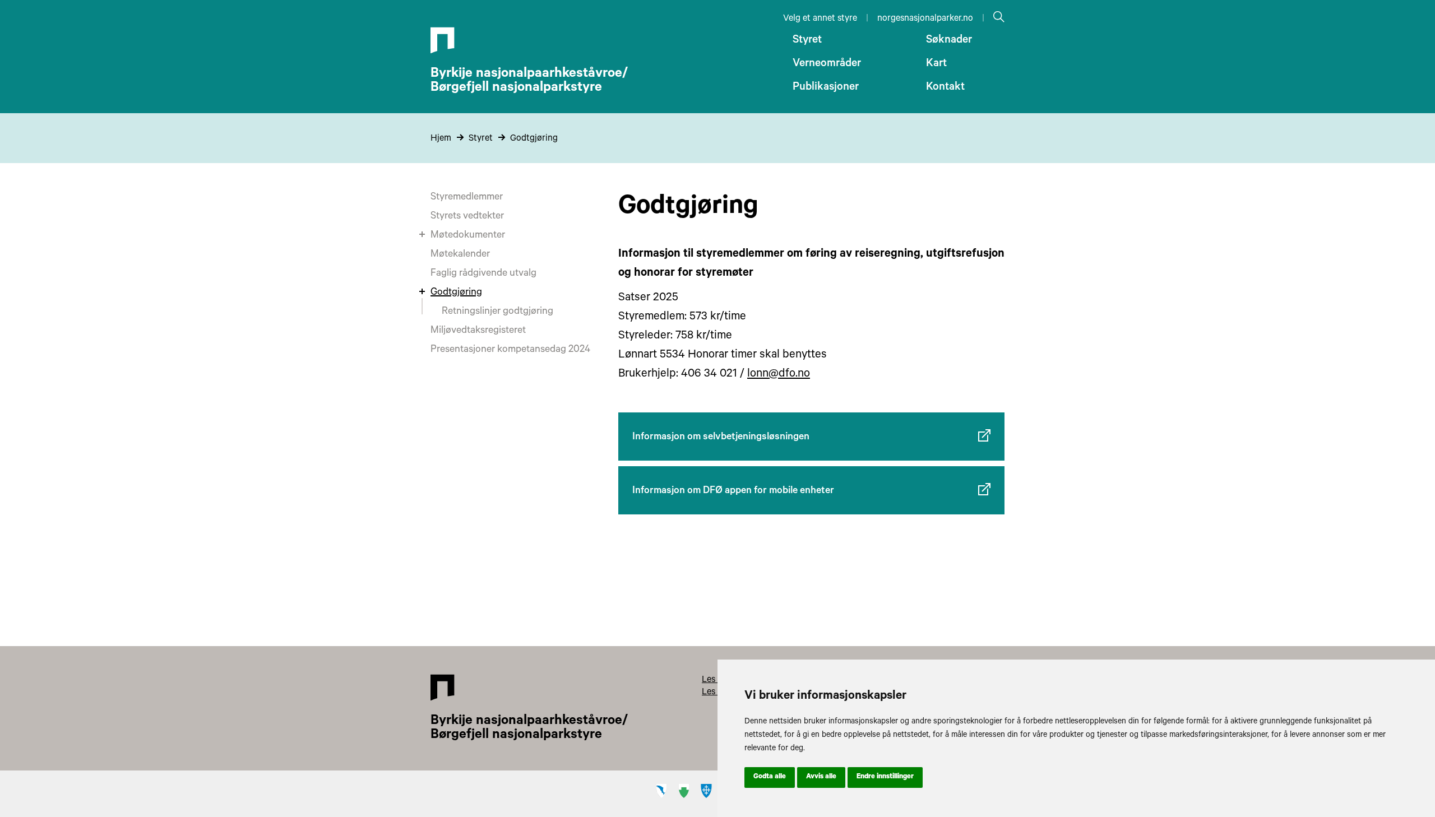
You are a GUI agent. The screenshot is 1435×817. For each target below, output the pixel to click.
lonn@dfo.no (778, 374)
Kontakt (945, 88)
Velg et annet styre (820, 19)
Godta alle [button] (769, 777)
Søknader (949, 41)
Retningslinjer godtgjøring (497, 312)
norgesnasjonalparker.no (925, 19)
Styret (807, 41)
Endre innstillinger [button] (885, 777)
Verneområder (827, 64)
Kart (936, 64)
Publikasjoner (826, 88)
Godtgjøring (534, 139)
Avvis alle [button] (821, 777)
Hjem (440, 139)
